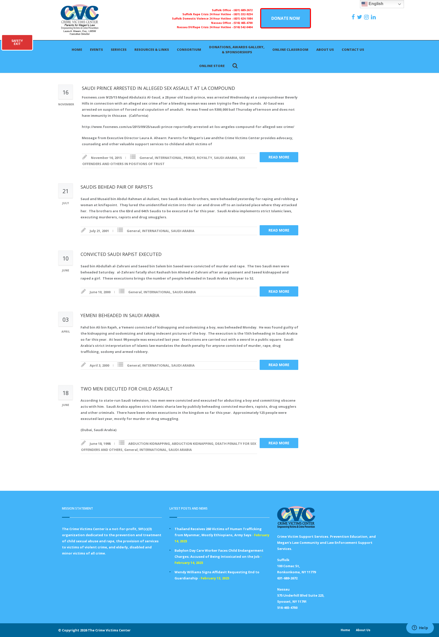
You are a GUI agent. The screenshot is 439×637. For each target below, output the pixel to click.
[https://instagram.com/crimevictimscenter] (367, 17)
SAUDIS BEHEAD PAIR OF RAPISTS (117, 187)
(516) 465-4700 (243, 23)
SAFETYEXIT (17, 42)
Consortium (189, 49)
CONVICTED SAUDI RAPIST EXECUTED (121, 254)
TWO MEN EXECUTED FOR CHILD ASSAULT (127, 389)
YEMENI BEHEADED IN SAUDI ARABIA (120, 315)
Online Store (212, 65)
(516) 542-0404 (243, 27)
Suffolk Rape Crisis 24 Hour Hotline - (207, 14)
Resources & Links (151, 49)
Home (77, 49)
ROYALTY (204, 157)
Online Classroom (290, 49)
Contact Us (353, 49)
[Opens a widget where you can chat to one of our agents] (420, 628)
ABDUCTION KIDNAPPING (149, 443)
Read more (279, 157)
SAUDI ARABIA (225, 157)
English (375, 4)
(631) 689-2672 (243, 10)
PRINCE (189, 157)
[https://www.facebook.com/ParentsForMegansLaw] (354, 17)
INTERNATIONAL (168, 157)
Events (96, 49)
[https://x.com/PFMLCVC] (360, 17)
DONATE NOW (285, 18)
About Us (325, 49)
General (146, 157)
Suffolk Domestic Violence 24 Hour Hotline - (202, 18)
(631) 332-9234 (243, 14)
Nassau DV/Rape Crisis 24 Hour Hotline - (205, 27)
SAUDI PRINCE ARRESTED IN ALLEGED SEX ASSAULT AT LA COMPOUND (160, 88)
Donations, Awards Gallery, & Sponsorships (236, 49)
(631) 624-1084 (243, 18)
